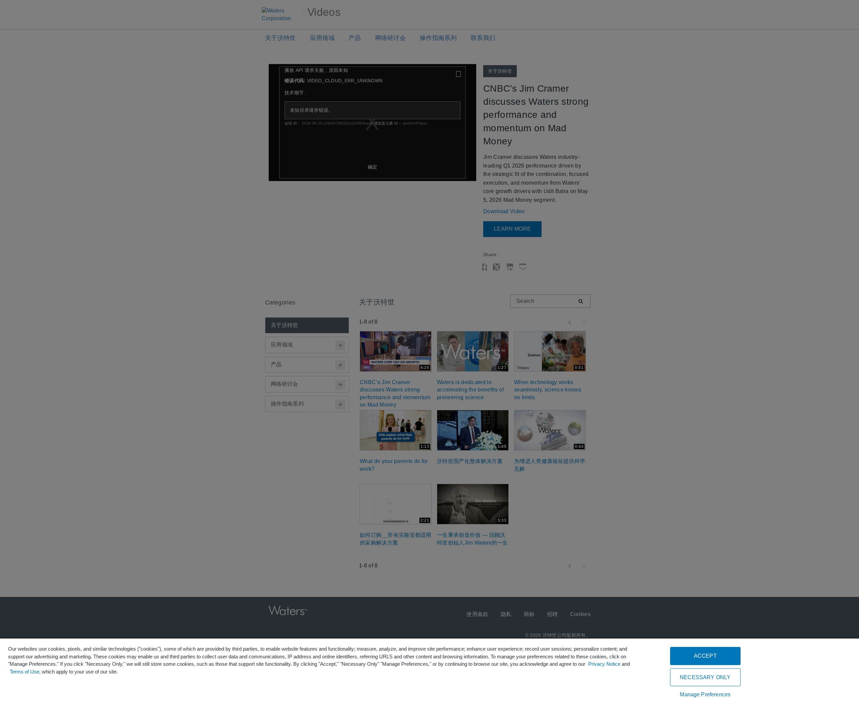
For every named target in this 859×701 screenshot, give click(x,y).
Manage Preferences (705, 694)
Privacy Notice (604, 664)
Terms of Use (24, 671)
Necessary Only (705, 677)
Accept (705, 656)
